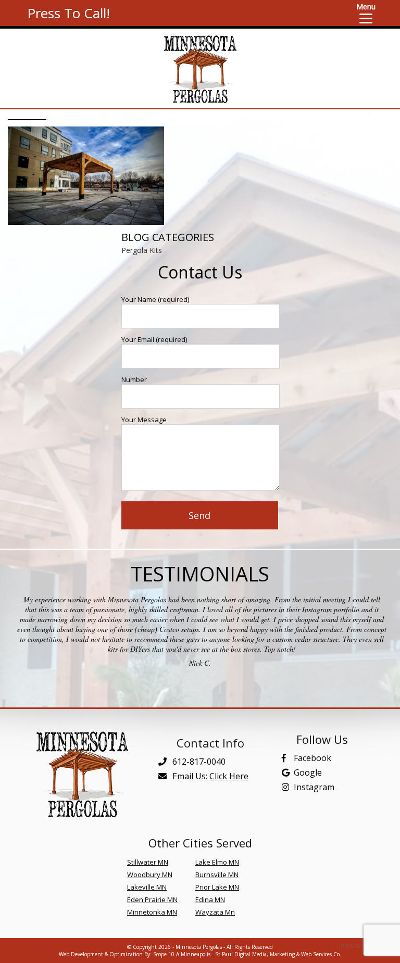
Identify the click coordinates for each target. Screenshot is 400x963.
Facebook (312, 758)
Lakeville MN (147, 887)
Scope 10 (163, 954)
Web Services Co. (321, 954)
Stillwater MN (147, 862)
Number (134, 379)
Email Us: (209, 776)
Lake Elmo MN (217, 862)
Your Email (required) (154, 339)
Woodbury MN (149, 874)
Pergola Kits (141, 250)
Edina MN (210, 899)
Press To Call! (68, 13)
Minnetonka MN (152, 912)
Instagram (314, 787)
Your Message (144, 419)
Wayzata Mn (215, 912)
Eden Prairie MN (152, 899)
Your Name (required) (155, 299)
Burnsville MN (217, 874)
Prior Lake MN (217, 887)
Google (308, 772)
